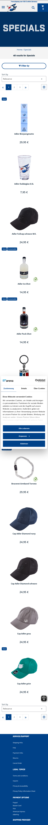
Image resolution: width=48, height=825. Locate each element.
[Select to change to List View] (44, 87)
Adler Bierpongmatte (24, 134)
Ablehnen (24, 444)
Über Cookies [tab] (39, 388)
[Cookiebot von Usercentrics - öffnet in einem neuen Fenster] (35, 380)
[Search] (33, 8)
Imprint (15, 781)
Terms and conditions (20, 776)
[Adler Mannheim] (12, 7)
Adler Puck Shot (24, 334)
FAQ (14, 748)
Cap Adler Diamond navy (24, 534)
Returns (15, 758)
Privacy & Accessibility (20, 786)
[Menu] (3, 7)
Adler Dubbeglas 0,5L (24, 184)
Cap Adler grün (24, 684)
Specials (27, 49)
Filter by (25, 66)
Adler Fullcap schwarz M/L (24, 234)
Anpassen (23, 436)
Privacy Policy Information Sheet (24, 791)
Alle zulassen (24, 428)
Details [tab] (24, 388)
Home (19, 49)
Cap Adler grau (24, 634)
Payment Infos (18, 753)
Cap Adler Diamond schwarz (24, 584)
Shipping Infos (18, 743)
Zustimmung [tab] (8, 388)
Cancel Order (17, 763)
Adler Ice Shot (24, 284)
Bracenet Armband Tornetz (24, 484)
